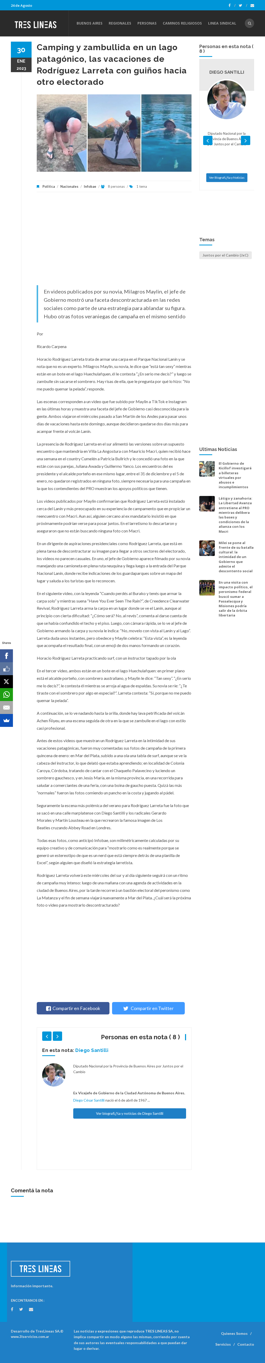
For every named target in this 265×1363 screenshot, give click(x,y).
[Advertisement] (114, 241)
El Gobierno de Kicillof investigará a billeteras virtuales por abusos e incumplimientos (235, 475)
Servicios (223, 1344)
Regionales (120, 23)
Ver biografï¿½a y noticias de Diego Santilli (129, 1113)
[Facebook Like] (6, 668)
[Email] (6, 707)
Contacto (245, 1344)
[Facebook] (232, 5)
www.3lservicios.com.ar (30, 1337)
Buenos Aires (89, 23)
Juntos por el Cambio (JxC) (225, 255)
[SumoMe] (6, 720)
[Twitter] (243, 5)
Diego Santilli (91, 1050)
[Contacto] (252, 5)
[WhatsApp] (6, 694)
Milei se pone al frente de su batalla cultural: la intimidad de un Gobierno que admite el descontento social (236, 556)
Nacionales (69, 186)
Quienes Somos (234, 1333)
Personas (147, 23)
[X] (6, 681)
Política (48, 186)
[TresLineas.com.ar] (39, 23)
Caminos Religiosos (182, 23)
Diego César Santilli (89, 1100)
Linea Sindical (222, 23)
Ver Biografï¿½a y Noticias (227, 177)
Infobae (90, 186)
